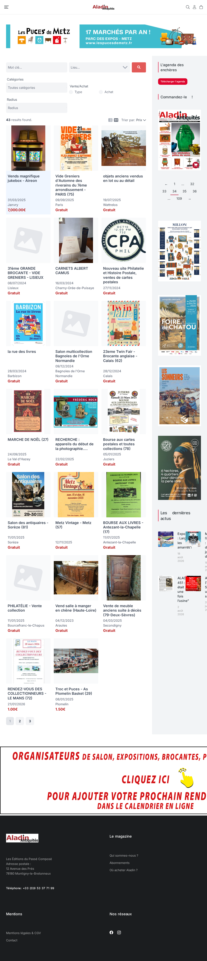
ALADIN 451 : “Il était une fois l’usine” (183, 589)
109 (179, 198)
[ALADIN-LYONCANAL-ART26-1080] (179, 499)
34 (174, 191)
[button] (6, 7)
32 (192, 184)
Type (78, 92)
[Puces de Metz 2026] (103, 47)
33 (164, 191)
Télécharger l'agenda (173, 81)
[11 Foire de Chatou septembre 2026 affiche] (179, 354)
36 (195, 191)
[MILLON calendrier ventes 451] (179, 280)
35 (185, 191)
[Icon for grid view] (116, 120)
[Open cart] (201, 7)
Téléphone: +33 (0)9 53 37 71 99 (30, 888)
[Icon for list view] (110, 120)
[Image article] (165, 539)
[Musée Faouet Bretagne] (179, 425)
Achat (109, 92)
